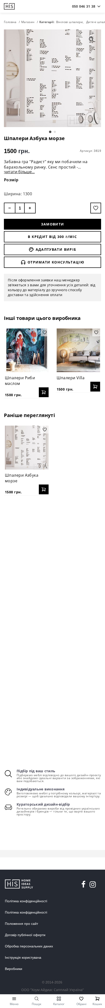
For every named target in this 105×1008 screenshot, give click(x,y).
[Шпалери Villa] (78, 350)
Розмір (11, 180)
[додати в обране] (95, 208)
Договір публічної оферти (25, 935)
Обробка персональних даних (29, 946)
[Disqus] (52, 562)
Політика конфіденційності (26, 901)
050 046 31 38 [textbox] (83, 6)
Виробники (13, 969)
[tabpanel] (52, 78)
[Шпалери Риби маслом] (27, 350)
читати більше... (19, 172)
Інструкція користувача (23, 957)
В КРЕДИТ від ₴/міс (52, 236)
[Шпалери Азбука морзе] (27, 448)
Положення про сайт (21, 924)
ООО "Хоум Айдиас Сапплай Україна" (52, 989)
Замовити (52, 224)
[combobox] (83, 6)
